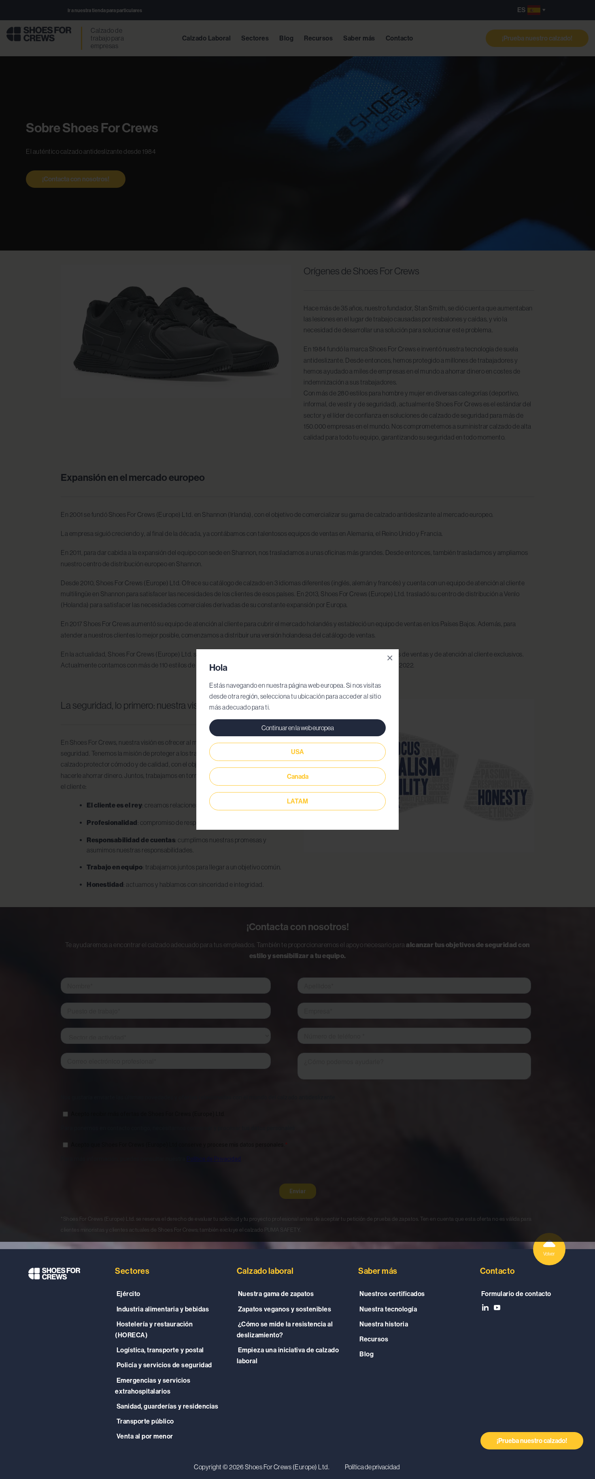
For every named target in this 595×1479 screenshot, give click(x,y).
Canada (297, 776)
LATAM (297, 801)
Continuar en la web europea (297, 727)
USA (297, 752)
